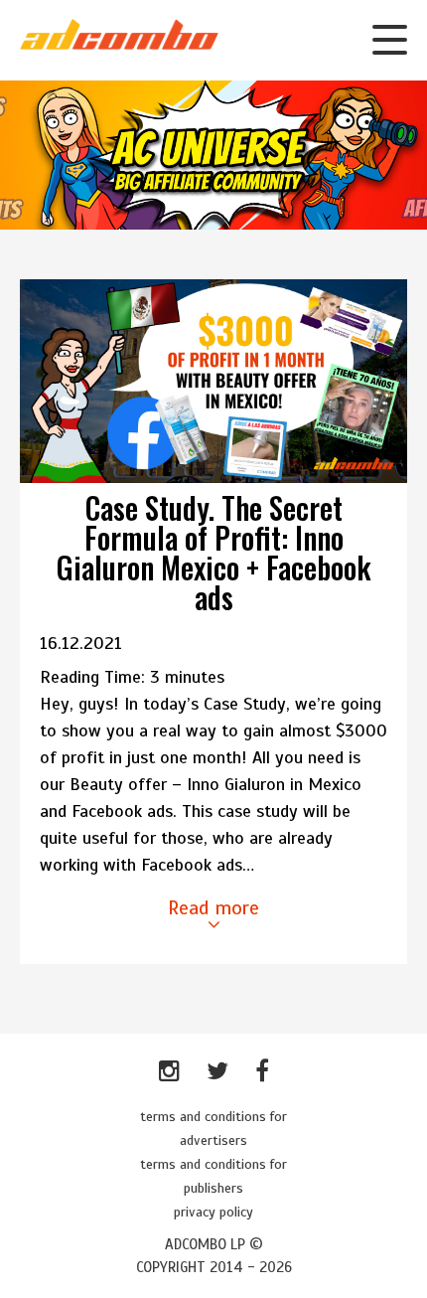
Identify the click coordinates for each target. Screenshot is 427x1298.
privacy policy (213, 1212)
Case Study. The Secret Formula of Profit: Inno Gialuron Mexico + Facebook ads (214, 552)
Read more (213, 907)
